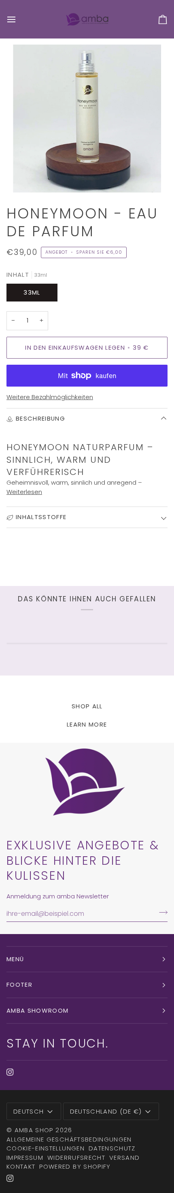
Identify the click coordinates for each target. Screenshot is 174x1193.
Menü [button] (15, 959)
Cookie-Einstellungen (45, 1148)
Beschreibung (40, 418)
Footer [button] (19, 984)
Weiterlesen (24, 491)
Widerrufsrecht (76, 1157)
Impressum (24, 1157)
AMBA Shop (34, 1130)
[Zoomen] (28, 177)
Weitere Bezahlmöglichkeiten (49, 397)
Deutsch (28, 1111)
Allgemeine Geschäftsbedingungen (69, 1139)
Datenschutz (112, 1148)
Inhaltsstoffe (41, 517)
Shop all (87, 706)
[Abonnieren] (161, 912)
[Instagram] (10, 1072)
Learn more (87, 724)
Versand (124, 1157)
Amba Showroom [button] (37, 1010)
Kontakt (20, 1166)
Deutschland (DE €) (106, 1111)
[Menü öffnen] (18, 19)
